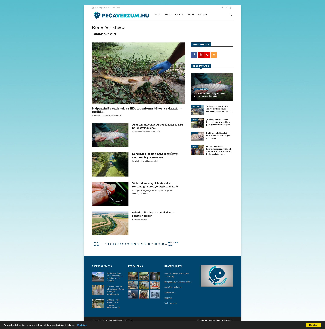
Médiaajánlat (214, 320)
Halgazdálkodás (201, 89)
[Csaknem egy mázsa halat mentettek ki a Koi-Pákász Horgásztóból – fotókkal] (144, 285)
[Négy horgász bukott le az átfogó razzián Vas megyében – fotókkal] (155, 276)
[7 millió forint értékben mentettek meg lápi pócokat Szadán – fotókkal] (144, 294)
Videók (191, 14)
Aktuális (194, 119)
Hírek (157, 14)
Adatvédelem (227, 320)
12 (135, 244)
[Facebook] (223, 7)
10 (128, 244)
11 (132, 244)
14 (142, 244)
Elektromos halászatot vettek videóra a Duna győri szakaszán (218, 135)
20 (163, 244)
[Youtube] (230, 7)
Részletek (81, 325)
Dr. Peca (179, 14)
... (166, 244)
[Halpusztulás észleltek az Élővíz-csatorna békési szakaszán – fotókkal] (144, 276)
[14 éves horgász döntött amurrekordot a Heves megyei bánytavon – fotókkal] (133, 285)
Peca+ (168, 14)
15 (145, 244)
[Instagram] (227, 7)
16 (149, 244)
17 (152, 244)
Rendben (313, 324)
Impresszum (202, 320)
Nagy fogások (196, 106)
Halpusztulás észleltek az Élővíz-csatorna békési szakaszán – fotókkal (137, 110)
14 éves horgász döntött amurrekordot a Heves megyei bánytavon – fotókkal (219, 108)
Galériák (202, 14)
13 (138, 244)
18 (156, 244)
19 (159, 244)
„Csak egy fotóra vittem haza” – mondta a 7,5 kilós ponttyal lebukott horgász (218, 122)
